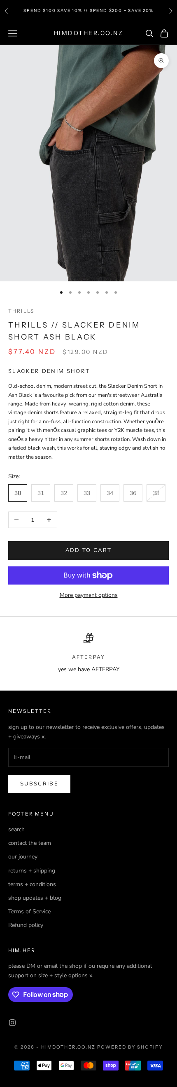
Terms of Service (29, 911)
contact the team (29, 843)
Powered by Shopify (130, 1047)
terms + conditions (32, 884)
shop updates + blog (34, 898)
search (16, 829)
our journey (22, 857)
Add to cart (88, 550)
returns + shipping (31, 871)
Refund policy (25, 925)
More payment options (89, 595)
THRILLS (21, 311)
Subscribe (39, 784)
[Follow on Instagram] (12, 1023)
